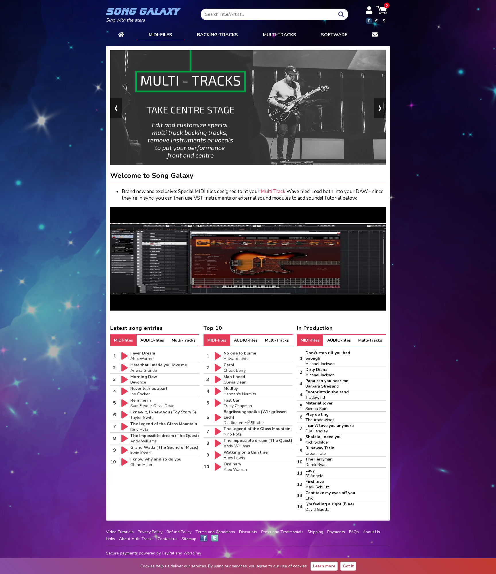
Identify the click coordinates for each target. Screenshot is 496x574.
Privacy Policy (150, 532)
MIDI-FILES (160, 35)
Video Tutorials (120, 532)
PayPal (168, 553)
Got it (348, 566)
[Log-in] (369, 10)
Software (334, 35)
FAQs (354, 532)
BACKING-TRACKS (217, 35)
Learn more (324, 566)
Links (110, 539)
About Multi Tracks (136, 539)
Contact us (167, 539)
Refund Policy (178, 532)
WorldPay (192, 553)
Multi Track (273, 191)
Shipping (315, 532)
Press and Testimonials (282, 532)
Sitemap (188, 539)
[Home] (121, 35)
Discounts (248, 532)
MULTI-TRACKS (279, 35)
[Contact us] (375, 35)
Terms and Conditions (215, 532)
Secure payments (122, 553)
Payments (336, 532)
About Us (371, 532)
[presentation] (116, 108)
